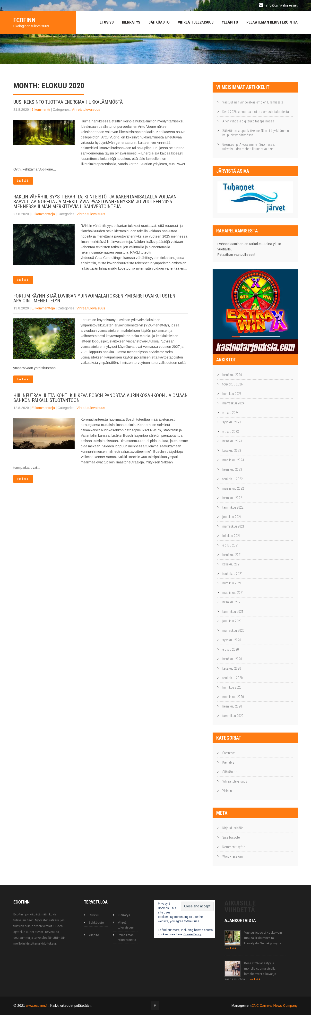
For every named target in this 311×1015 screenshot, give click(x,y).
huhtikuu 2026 (232, 394)
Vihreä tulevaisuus (196, 22)
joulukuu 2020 (232, 621)
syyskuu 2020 (231, 640)
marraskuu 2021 (233, 526)
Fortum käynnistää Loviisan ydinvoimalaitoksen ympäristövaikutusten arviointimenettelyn (94, 298)
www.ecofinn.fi (37, 1005)
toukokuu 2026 (232, 384)
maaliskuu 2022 (233, 488)
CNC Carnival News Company (274, 1005)
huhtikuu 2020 (232, 687)
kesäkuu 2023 (231, 450)
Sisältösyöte (231, 837)
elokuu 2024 (230, 413)
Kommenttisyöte (233, 847)
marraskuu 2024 (233, 403)
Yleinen (227, 791)
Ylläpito (230, 22)
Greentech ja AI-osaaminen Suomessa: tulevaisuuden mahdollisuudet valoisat (248, 147)
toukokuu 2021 (232, 574)
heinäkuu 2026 (232, 375)
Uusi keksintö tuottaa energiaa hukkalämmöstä (68, 102)
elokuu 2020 (230, 649)
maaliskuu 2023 (233, 460)
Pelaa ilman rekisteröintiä (272, 22)
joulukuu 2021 (232, 517)
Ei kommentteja (43, 214)
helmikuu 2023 (232, 469)
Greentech (228, 753)
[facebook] (155, 1005)
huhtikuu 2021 (232, 583)
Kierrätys (131, 22)
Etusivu (107, 22)
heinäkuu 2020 (232, 659)
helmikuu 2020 (232, 706)
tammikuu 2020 (232, 716)
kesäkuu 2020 (231, 668)
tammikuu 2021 (232, 612)
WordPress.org (232, 856)
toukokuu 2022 (232, 479)
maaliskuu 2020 (233, 697)
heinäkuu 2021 (232, 555)
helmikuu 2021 (232, 602)
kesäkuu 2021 (231, 564)
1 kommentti (41, 109)
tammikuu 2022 (232, 507)
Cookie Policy (192, 934)
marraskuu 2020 (233, 630)
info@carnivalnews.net (282, 5)
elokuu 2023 (230, 432)
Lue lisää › (23, 180)
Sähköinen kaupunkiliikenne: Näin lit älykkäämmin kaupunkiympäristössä (255, 133)
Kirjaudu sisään (232, 828)
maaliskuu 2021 (233, 593)
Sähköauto (159, 22)
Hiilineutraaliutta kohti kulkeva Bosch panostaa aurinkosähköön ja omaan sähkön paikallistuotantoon (100, 397)
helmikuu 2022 (232, 498)
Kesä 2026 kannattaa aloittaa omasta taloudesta (255, 112)
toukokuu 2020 (232, 678)
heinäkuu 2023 (232, 441)
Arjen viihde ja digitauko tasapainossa (248, 121)
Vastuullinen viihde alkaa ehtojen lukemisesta (252, 102)
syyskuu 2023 (231, 422)
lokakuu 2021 (231, 536)
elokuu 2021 (230, 545)
